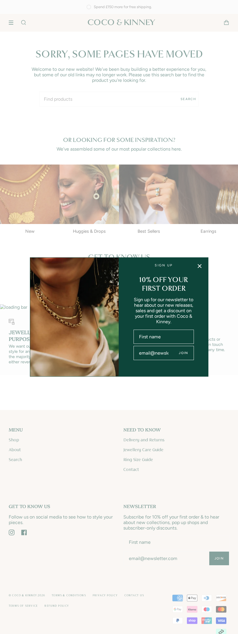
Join (183, 353)
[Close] (200, 266)
